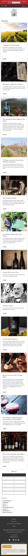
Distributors (14, 519)
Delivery (14, 526)
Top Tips (4, 509)
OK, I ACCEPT (7, 546)
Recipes (4, 505)
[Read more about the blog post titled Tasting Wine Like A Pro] (14, 266)
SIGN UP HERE (16, 2)
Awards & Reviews (7, 500)
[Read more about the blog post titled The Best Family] (14, 300)
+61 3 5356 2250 (14, 535)
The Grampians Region (7, 507)
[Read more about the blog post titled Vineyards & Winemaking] (14, 42)
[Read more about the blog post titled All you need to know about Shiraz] (14, 450)
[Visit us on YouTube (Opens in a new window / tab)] (18, 540)
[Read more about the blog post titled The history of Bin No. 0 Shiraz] (14, 79)
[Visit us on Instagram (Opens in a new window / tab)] (13, 540)
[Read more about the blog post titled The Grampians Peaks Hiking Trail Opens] (14, 117)
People (4, 504)
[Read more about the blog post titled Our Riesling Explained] (14, 335)
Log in (2, 6)
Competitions (5, 502)
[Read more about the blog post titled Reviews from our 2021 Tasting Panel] (14, 374)
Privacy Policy (22, 550)
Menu (23, 6)
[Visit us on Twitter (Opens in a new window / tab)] (11, 540)
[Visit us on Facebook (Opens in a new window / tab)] (9, 540)
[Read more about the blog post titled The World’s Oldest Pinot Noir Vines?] (14, 231)
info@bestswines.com (14, 536)
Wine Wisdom (6, 510)
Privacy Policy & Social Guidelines (14, 523)
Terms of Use (14, 521)
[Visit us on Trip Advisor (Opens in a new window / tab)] (16, 540)
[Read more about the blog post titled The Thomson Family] (14, 194)
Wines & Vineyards (7, 512)
